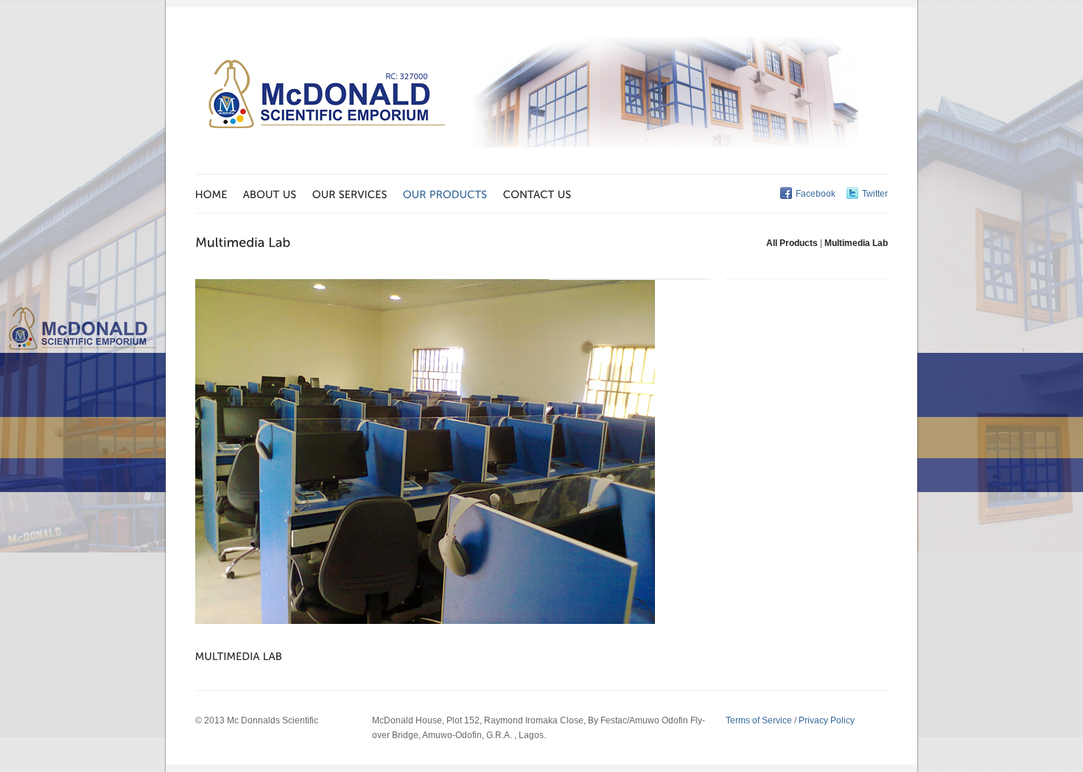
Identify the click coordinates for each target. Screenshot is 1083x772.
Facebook (815, 194)
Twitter (875, 194)
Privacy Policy (827, 720)
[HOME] (219, 194)
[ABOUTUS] (277, 194)
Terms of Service (759, 720)
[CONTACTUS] (545, 194)
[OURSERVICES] (357, 194)
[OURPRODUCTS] (453, 194)
